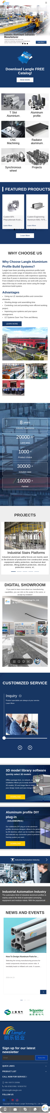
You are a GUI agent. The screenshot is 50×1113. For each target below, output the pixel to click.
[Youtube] (12, 1100)
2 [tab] (17, 229)
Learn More (10, 703)
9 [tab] (33, 229)
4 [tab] (21, 229)
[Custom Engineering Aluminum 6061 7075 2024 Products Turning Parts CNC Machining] (37, 205)
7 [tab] (28, 229)
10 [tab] (35, 229)
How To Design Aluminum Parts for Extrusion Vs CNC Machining (21, 957)
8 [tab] (31, 229)
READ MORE (25, 80)
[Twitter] (8, 1100)
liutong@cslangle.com (13, 1090)
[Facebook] (3, 1100)
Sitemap (44, 1104)
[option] (13, 1012)
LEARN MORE (12, 324)
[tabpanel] (13, 211)
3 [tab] (19, 229)
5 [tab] (24, 229)
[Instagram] (17, 1100)
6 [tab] (26, 229)
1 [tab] (14, 229)
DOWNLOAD (15, 797)
